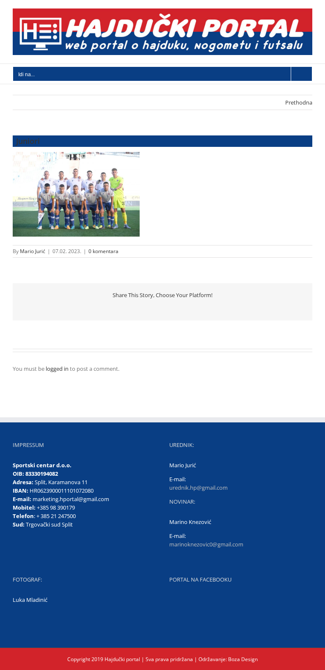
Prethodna (298, 102)
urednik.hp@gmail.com (198, 487)
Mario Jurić (32, 251)
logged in (57, 368)
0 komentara (103, 251)
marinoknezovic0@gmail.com (206, 544)
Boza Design (242, 659)
